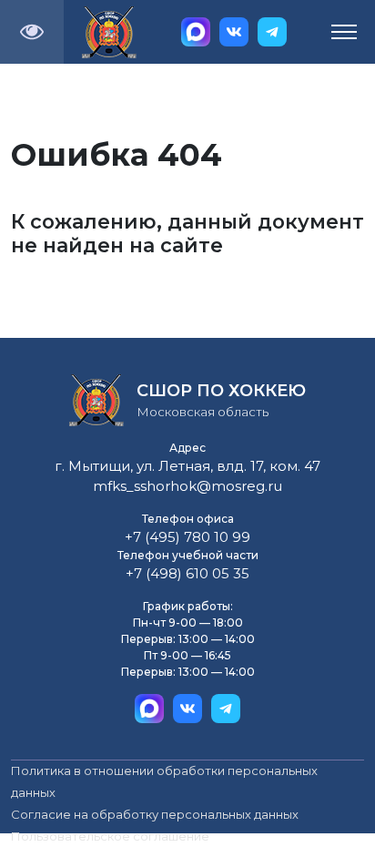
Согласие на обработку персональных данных (155, 814)
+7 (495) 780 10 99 (187, 537)
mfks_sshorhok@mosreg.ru (187, 486)
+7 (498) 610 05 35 (187, 573)
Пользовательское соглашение (110, 836)
